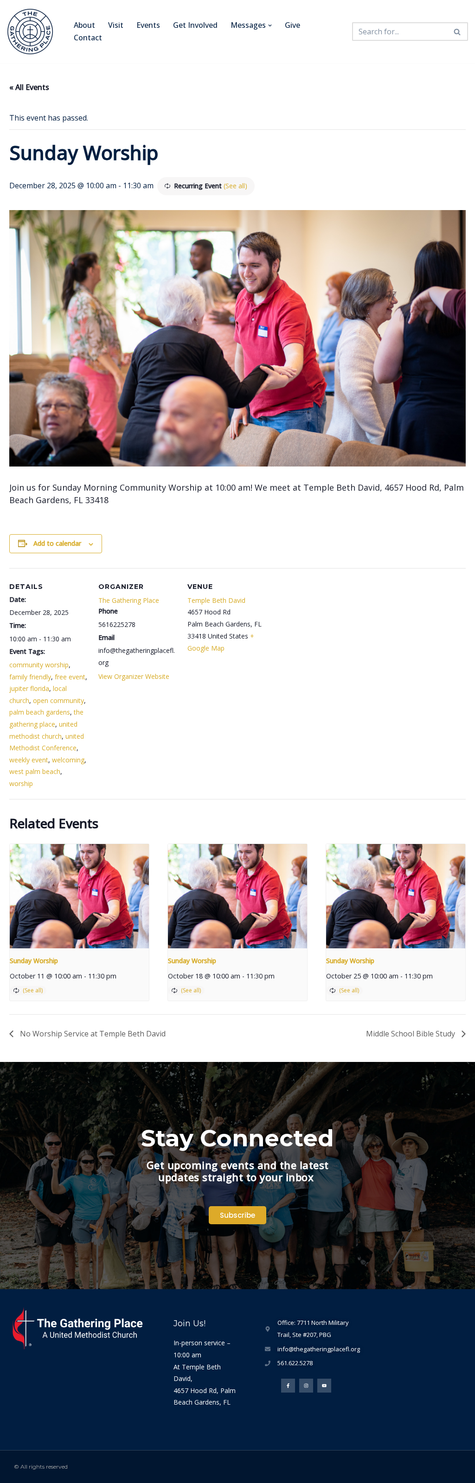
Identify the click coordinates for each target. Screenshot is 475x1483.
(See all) (235, 185)
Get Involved (195, 25)
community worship (39, 664)
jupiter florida (29, 688)
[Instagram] (306, 1386)
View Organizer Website (133, 676)
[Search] (457, 31)
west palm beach (34, 771)
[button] (270, 25)
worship (21, 783)
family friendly (30, 676)
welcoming (68, 759)
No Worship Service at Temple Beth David (92, 1034)
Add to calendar (57, 543)
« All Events (29, 87)
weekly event (28, 759)
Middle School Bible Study (411, 1034)
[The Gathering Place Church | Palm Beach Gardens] (32, 31)
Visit (115, 25)
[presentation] (79, 896)
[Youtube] (324, 1386)
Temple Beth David (216, 600)
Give (292, 25)
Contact (88, 37)
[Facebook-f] (288, 1386)
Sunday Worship (34, 960)
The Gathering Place (128, 600)
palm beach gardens (39, 712)
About (84, 25)
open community (58, 700)
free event (70, 676)
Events (148, 25)
